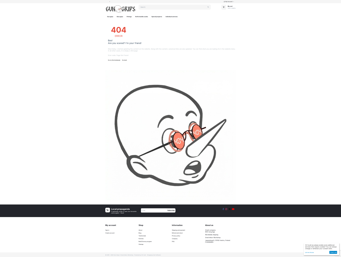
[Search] (208, 7)
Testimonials (142, 236)
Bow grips (120, 16)
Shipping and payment (178, 230)
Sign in (107, 230)
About (140, 230)
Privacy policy (176, 236)
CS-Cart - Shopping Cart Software (151, 255)
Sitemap (141, 244)
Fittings (129, 16)
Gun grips (110, 16)
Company (175, 238)
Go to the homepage (114, 60)
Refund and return (177, 233)
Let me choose (309, 252)
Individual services (172, 16)
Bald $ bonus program (145, 241)
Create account (110, 233)
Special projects (156, 16)
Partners (141, 238)
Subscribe (171, 210)
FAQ (173, 241)
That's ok (333, 252)
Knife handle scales (141, 16)
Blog (140, 233)
